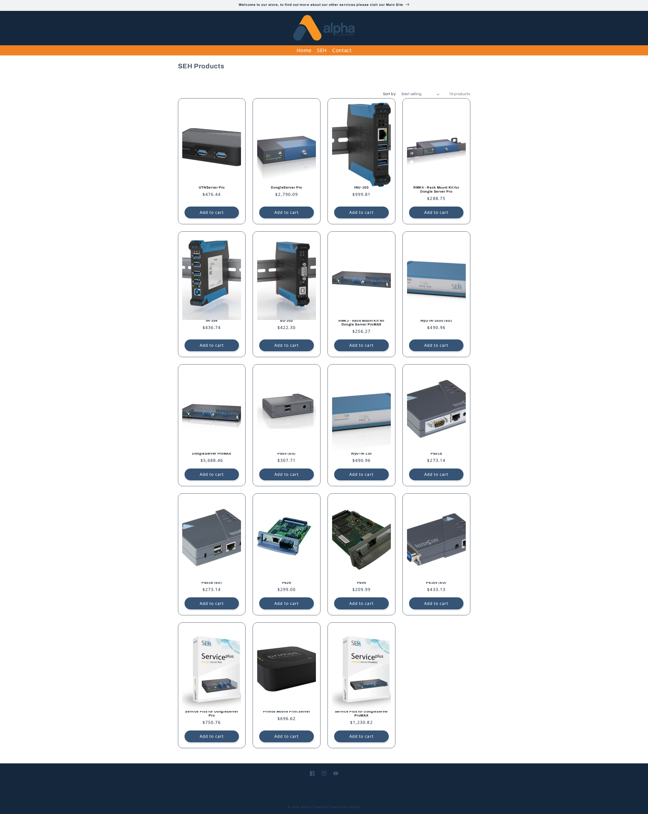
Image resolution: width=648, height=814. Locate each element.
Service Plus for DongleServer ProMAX (361, 713)
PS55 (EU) (286, 453)
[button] (11, 28)
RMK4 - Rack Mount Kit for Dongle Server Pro (436, 189)
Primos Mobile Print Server (286, 711)
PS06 (361, 582)
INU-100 (361, 187)
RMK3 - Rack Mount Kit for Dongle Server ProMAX (361, 323)
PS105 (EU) (436, 582)
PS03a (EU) (211, 582)
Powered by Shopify (345, 807)
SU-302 (286, 320)
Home (304, 50)
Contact (341, 50)
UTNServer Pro (212, 187)
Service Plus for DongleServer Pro (211, 713)
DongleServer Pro (286, 187)
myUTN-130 (361, 453)
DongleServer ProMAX (211, 453)
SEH (322, 50)
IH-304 (212, 320)
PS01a (436, 453)
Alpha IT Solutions (315, 807)
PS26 (286, 582)
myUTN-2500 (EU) (436, 320)
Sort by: (389, 94)
